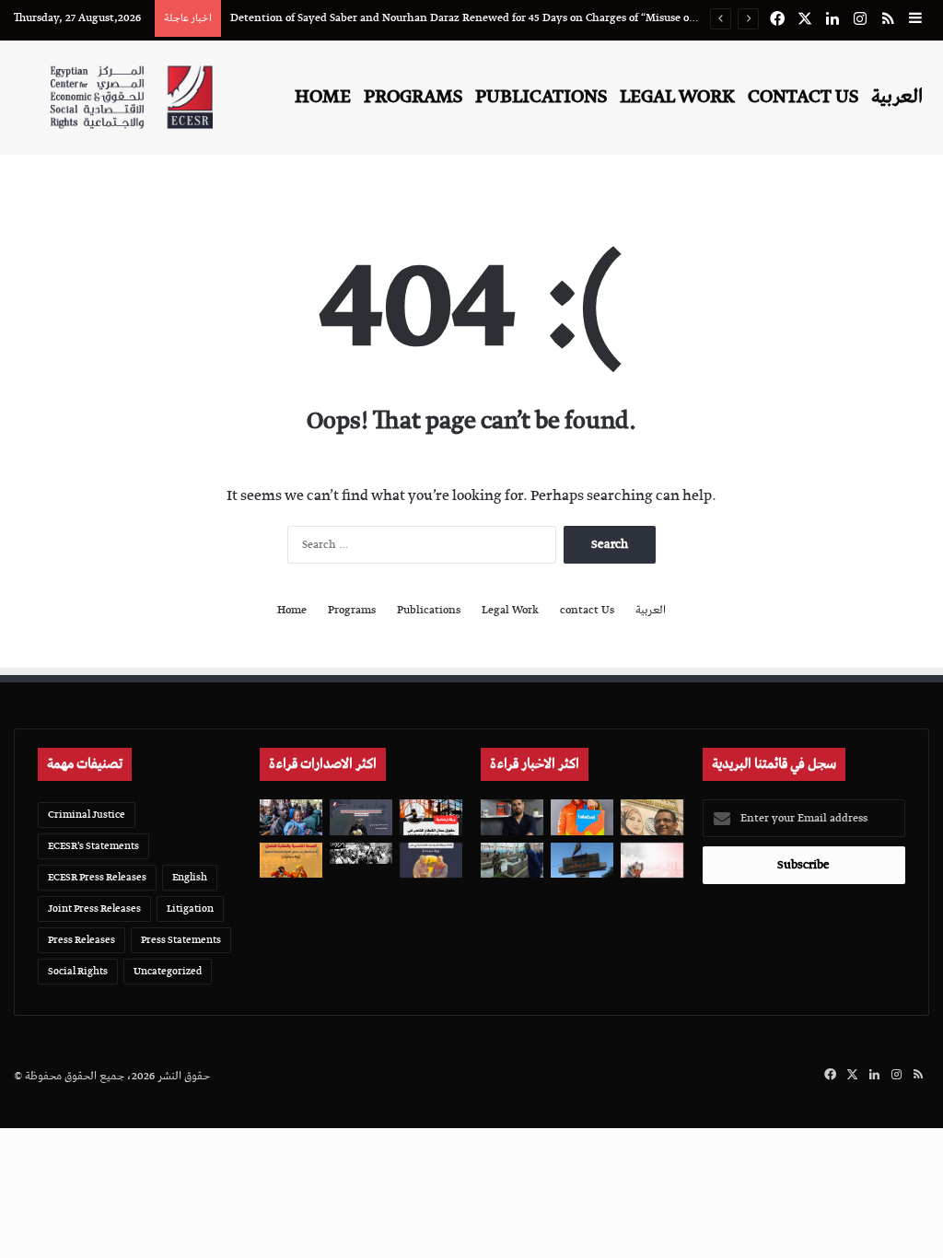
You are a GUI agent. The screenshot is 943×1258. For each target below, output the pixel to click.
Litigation (190, 908)
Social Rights (78, 971)
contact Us (803, 96)
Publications (541, 96)
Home (323, 96)
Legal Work (677, 96)
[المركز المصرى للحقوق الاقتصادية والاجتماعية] (131, 97)
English (189, 877)
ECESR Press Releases (97, 877)
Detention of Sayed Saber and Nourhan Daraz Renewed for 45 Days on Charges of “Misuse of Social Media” (496, 18)
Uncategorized (168, 971)
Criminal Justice (86, 814)
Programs (413, 96)
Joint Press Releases (94, 908)
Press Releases (81, 939)
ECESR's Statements (93, 846)
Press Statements (181, 939)
